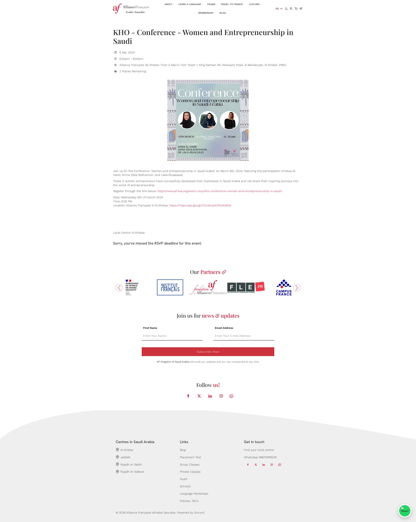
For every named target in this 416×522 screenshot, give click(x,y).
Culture (254, 4)
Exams (211, 4)
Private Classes (190, 471)
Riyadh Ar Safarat (132, 471)
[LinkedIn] (210, 396)
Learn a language (189, 4)
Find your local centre (259, 450)
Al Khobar (127, 450)
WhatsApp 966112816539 (260, 457)
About (168, 4)
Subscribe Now (208, 351)
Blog (223, 13)
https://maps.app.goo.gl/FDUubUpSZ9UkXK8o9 (200, 205)
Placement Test (190, 457)
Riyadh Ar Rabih (131, 464)
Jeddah (125, 457)
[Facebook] (188, 396)
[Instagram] (221, 396)
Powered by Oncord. (191, 512)
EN (277, 8)
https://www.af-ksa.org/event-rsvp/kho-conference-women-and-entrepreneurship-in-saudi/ (219, 191)
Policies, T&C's (189, 501)
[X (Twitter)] (199, 396)
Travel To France (232, 4)
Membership (205, 13)
